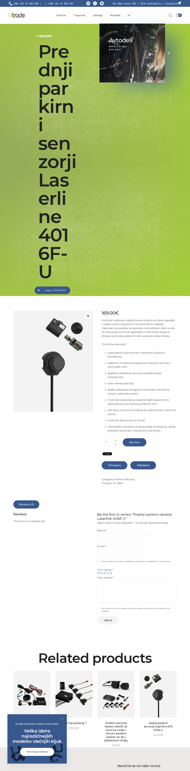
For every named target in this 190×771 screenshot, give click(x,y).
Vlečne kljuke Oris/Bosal (37, 752)
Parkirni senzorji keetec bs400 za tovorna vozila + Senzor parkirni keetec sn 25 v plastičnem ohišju (116, 731)
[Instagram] (95, 3)
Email (101, 546)
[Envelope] (102, 3)
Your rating (105, 569)
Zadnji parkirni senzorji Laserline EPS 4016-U (158, 726)
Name (102, 530)
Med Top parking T (74, 723)
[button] (52, 290)
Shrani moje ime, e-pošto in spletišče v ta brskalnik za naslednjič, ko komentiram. (136, 561)
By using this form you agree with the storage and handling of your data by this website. (136, 609)
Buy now (134, 442)
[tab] (26, 504)
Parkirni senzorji (124, 479)
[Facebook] (88, 3)
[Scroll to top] (176, 757)
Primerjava (114, 465)
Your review (105, 577)
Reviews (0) (26, 504)
